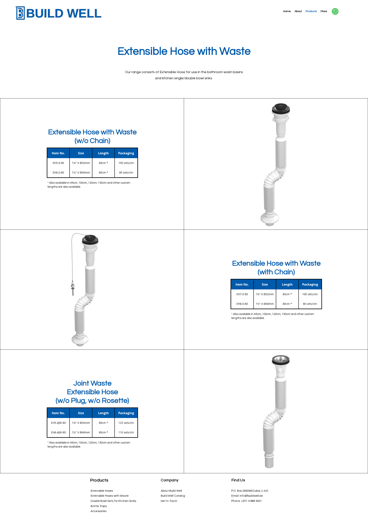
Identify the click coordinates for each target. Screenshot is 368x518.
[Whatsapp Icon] (335, 11)
